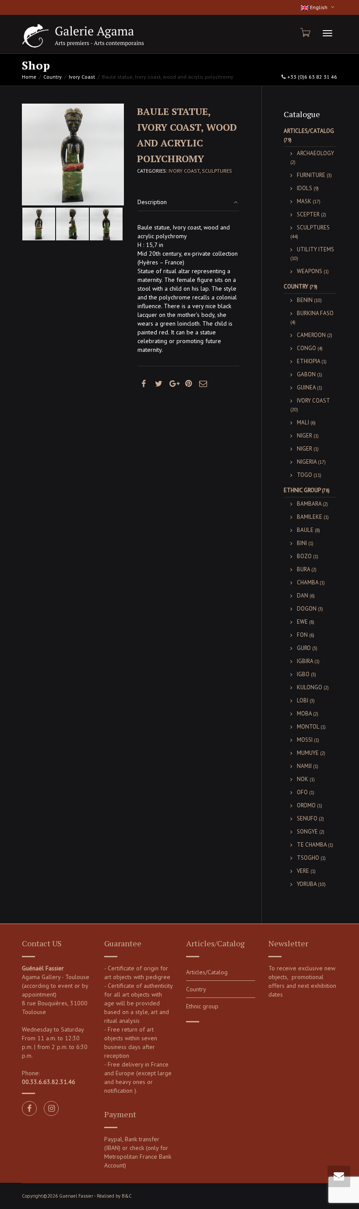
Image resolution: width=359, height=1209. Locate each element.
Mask (304, 201)
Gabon (306, 374)
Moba (304, 713)
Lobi (302, 700)
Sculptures (217, 170)
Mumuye (308, 753)
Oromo (306, 805)
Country (52, 76)
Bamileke (309, 517)
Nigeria (307, 462)
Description (152, 202)
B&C (127, 1196)
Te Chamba (312, 844)
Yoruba (307, 884)
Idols (304, 188)
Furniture (311, 175)
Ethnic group (302, 490)
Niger (304, 435)
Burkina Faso (315, 313)
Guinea (306, 387)
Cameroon (311, 335)
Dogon (307, 608)
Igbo (303, 674)
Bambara (309, 503)
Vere (303, 871)
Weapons (309, 271)
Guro (304, 648)
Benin (305, 300)
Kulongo (309, 687)
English (319, 7)
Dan (302, 595)
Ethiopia (308, 361)
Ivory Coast (82, 76)
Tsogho (308, 858)
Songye (307, 831)
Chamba (307, 582)
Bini (302, 543)
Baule (305, 530)
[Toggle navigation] (327, 33)
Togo (304, 475)
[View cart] (304, 32)
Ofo (302, 792)
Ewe (302, 621)
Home (29, 76)
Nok (302, 779)
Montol (308, 726)
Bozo (304, 556)
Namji (304, 766)
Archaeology (315, 153)
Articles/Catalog (309, 131)
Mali (303, 422)
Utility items (315, 249)
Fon (302, 635)
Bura (303, 569)
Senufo (307, 818)
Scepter (308, 214)
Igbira (305, 661)
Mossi (305, 739)
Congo (306, 348)
